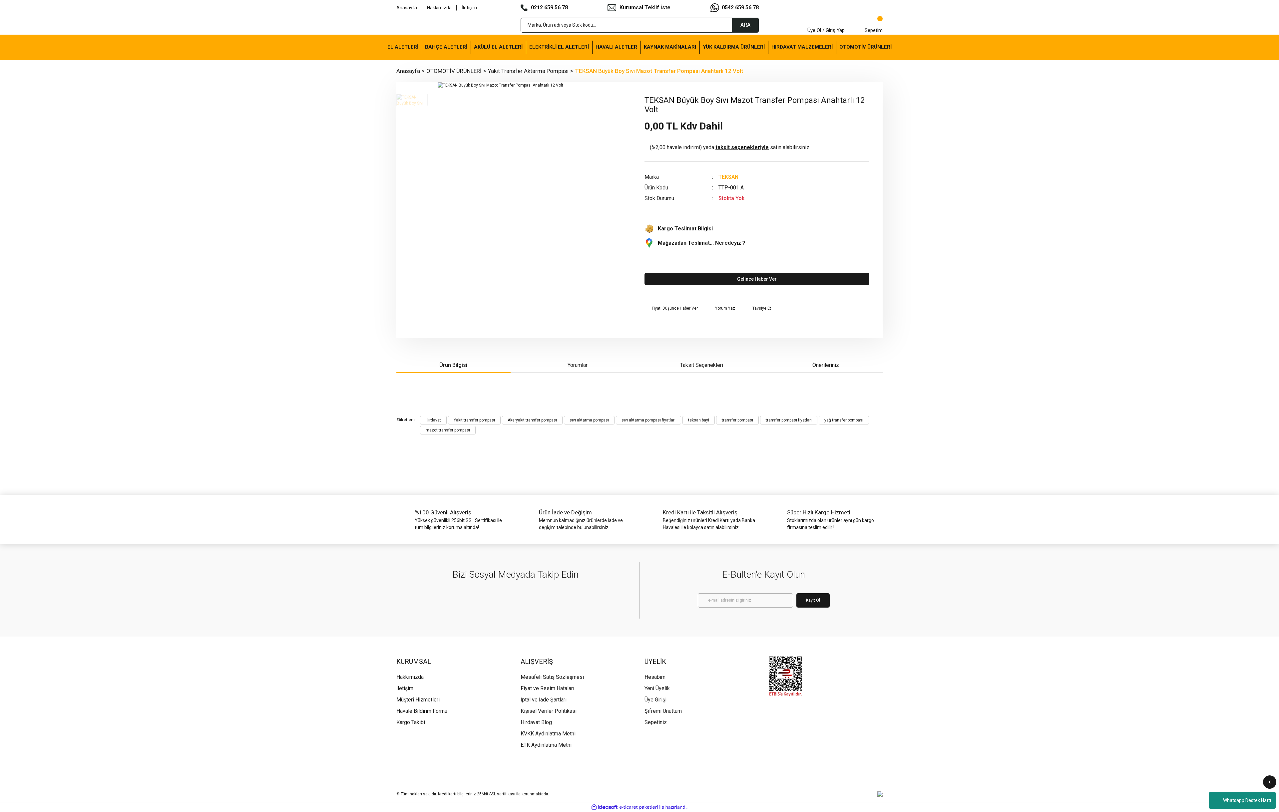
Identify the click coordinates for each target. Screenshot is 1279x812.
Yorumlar (578, 365)
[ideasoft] (604, 807)
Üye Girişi (655, 699)
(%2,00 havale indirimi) (729, 147)
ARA (745, 25)
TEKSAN (728, 177)
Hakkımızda (439, 7)
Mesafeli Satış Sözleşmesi (552, 677)
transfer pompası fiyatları (789, 420)
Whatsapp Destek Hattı (1247, 800)
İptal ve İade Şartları (544, 699)
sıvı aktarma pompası (589, 420)
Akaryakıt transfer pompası (532, 420)
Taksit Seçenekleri (701, 365)
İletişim (469, 7)
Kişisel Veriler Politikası (549, 711)
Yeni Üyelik (657, 688)
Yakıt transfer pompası (474, 420)
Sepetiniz (655, 722)
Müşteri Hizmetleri (418, 699)
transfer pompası (737, 420)
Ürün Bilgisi (453, 365)
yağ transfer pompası (843, 420)
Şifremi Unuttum (663, 711)
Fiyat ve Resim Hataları (547, 688)
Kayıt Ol (813, 600)
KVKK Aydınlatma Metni (548, 733)
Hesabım (654, 677)
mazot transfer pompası (448, 430)
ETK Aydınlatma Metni (546, 745)
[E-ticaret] (638, 807)
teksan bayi (698, 420)
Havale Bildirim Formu (421, 711)
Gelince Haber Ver (757, 279)
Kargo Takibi (410, 722)
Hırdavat (433, 420)
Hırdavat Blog (536, 722)
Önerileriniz (825, 365)
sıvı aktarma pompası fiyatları (648, 420)
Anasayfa (406, 7)
